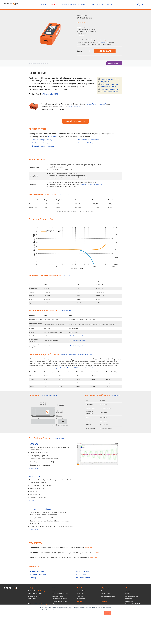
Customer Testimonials (109, 89)
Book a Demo (81, 598)
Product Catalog (82, 571)
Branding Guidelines (131, 596)
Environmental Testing (85, 143)
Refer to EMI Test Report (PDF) (77, 340)
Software (103, 591)
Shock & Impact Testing (40, 143)
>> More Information (64, 195)
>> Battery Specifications (85, 354)
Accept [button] (107, 613)
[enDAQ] (11, 5)
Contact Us (103, 42)
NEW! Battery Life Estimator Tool (84, 368)
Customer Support (83, 577)
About (127, 588)
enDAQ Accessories (74, 107)
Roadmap (104, 601)
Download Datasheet (75, 121)
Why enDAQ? (105, 82)
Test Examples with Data (60, 598)
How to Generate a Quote (110, 79)
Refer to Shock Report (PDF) (76, 336)
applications (53, 136)
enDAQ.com (32, 588)
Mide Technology (40, 591)
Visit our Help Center (108, 87)
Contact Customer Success (110, 92)
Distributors (129, 601)
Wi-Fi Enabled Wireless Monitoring (89, 140)
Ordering (32, 577)
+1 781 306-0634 (135, 604)
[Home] (29, 63)
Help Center (56, 591)
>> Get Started (33, 468)
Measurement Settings (50, 368)
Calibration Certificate (94, 184)
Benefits (83, 184)
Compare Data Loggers (108, 596)
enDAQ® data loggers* (96, 104)
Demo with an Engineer (109, 84)
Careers (127, 591)
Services (79, 601)
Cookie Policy (76, 609)
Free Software (81, 574)
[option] (51, 32)
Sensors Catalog (81, 591)
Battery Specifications (66, 368)
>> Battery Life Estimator (68, 354)
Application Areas (58, 596)
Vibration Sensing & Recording (42, 140)
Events (127, 593)
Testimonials (80, 596)
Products (79, 588)
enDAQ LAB (33, 444)
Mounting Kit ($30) (50, 94)
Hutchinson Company (40, 604)
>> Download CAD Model (49, 395)
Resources (56, 588)
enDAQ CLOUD (35, 477)
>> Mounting (116, 395)
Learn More (88, 548)
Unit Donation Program (60, 601)
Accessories (80, 593)
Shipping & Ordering (101, 40)
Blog (54, 604)
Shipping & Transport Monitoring (43, 146)
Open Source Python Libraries (40, 509)
